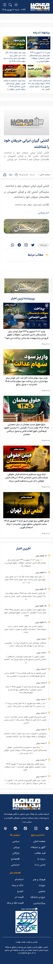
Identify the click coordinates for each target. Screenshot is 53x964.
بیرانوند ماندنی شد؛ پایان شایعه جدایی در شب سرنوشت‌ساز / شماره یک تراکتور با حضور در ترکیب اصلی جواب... (25, 629)
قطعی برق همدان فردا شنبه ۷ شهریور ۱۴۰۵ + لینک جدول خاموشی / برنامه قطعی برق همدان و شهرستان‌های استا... (25, 689)
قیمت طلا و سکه (15, 903)
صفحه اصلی (45, 174)
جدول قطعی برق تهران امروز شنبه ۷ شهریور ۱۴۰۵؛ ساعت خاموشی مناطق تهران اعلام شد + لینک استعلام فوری (26, 524)
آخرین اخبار (23, 548)
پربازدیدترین (39, 903)
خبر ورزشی (43, 213)
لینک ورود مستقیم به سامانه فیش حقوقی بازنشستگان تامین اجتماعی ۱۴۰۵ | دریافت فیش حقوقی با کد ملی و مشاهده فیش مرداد (26, 478)
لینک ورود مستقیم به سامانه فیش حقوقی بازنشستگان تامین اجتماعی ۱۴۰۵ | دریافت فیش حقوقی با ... (14, 85)
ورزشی (16, 847)
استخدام (19, 879)
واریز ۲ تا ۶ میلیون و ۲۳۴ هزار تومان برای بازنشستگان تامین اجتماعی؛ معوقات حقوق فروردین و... (39, 57)
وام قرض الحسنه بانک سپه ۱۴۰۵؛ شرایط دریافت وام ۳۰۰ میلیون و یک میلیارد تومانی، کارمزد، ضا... (39, 85)
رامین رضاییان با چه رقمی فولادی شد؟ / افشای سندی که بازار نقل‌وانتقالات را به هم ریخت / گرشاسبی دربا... (25, 675)
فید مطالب (40, 853)
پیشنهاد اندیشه (41, 33)
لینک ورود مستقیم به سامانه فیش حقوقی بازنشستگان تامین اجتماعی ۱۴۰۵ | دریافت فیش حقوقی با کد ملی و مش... (25, 750)
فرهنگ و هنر (39, 879)
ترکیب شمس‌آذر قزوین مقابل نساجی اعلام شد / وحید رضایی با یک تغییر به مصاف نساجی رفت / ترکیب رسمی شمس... (25, 720)
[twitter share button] (33, 245)
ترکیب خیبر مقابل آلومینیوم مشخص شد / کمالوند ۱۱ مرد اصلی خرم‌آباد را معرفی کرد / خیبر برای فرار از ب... (25, 782)
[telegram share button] (19, 245)
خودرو (20, 891)
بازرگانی (15, 853)
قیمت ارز (19, 897)
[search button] (10, 4)
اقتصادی (15, 859)
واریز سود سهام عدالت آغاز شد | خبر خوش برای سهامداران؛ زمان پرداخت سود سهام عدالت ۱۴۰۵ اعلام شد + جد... (25, 579)
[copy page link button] (10, 175)
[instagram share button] (26, 245)
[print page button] (4, 175)
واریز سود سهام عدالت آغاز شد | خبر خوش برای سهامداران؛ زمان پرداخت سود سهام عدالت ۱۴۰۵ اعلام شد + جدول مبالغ (26, 381)
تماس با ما (40, 865)
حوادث (42, 885)
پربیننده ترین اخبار (23, 298)
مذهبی (41, 891)
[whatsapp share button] (12, 245)
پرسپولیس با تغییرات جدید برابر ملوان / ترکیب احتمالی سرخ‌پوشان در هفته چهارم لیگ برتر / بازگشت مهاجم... (25, 735)
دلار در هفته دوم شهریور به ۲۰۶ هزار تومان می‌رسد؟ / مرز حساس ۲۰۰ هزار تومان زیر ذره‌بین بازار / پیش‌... (25, 705)
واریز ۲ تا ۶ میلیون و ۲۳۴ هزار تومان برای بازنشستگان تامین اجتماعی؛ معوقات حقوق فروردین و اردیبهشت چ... (25, 563)
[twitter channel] (47, 828)
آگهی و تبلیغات (37, 847)
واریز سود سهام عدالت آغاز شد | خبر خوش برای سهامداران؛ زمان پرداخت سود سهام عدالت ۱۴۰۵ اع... (14, 57)
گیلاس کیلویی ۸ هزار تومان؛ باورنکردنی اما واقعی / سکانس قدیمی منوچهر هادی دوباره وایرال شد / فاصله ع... (25, 659)
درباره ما (41, 859)
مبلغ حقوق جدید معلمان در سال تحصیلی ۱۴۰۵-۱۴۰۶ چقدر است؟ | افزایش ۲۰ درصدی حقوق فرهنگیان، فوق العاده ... (25, 612)
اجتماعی (15, 865)
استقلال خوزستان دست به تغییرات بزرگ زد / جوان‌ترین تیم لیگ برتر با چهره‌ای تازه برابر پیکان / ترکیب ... (25, 644)
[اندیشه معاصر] (40, 6)
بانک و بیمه (17, 885)
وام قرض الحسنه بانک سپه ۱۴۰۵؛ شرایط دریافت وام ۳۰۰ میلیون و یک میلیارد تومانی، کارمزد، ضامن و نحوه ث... (25, 596)
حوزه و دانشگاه (37, 897)
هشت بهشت (20, 942)
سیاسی (16, 841)
